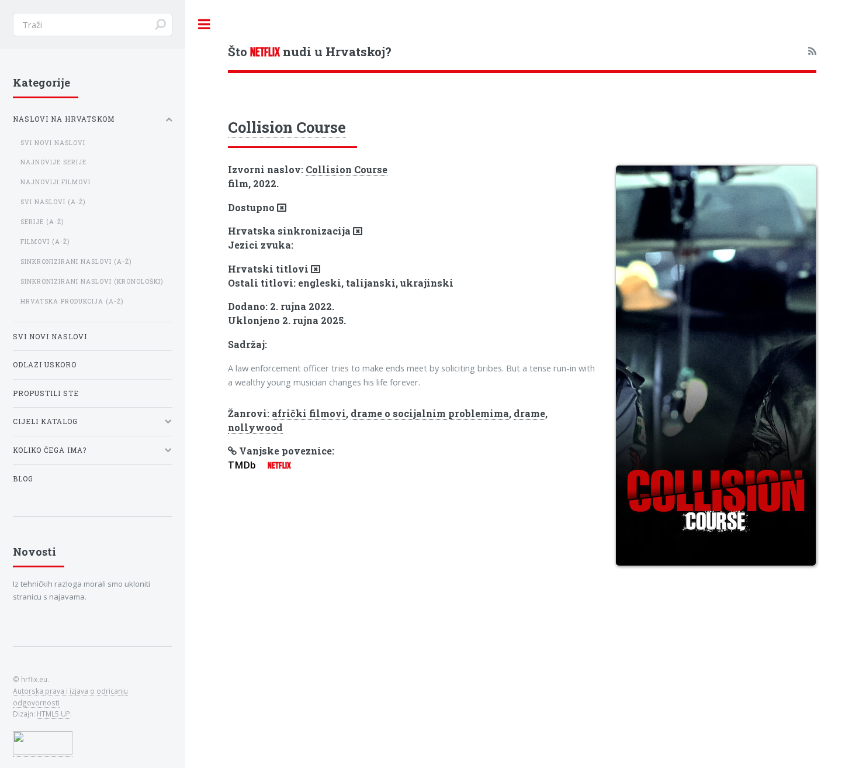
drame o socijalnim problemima (430, 413)
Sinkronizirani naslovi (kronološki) (91, 281)
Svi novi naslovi (52, 143)
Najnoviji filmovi (55, 182)
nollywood (255, 427)
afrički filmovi (309, 413)
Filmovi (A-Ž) (45, 241)
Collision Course (287, 127)
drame (529, 413)
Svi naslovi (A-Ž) (52, 202)
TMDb (242, 465)
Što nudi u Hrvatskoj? (310, 51)
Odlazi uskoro (45, 364)
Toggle (204, 24)
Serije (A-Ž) (42, 222)
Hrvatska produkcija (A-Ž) (71, 301)
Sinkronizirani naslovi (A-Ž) (75, 261)
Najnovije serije (53, 162)
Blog (23, 478)
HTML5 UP (53, 713)
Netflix (279, 465)
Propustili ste (46, 393)
